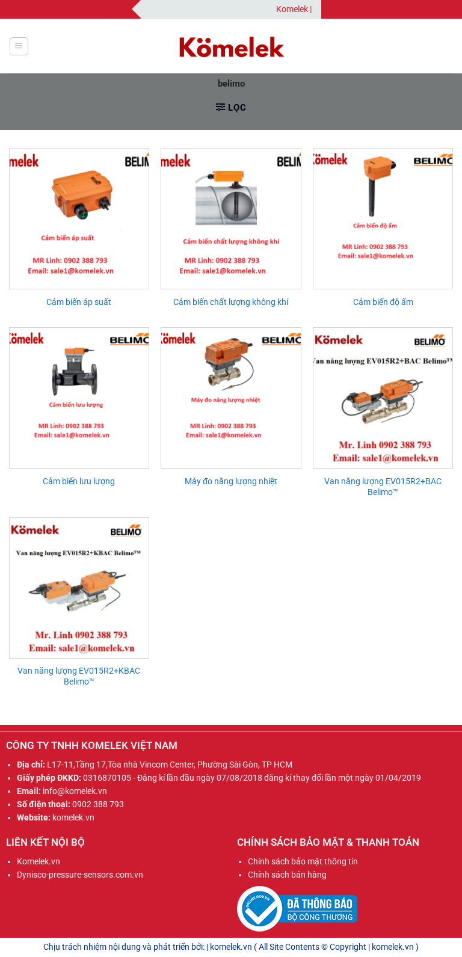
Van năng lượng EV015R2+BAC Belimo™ (383, 486)
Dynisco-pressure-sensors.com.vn (80, 874)
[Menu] (19, 46)
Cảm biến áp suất (78, 302)
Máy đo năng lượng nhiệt (231, 481)
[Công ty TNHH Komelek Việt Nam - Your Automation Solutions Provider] (231, 46)
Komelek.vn (38, 861)
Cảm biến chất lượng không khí (230, 302)
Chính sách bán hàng (287, 874)
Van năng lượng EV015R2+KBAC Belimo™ (78, 676)
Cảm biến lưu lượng (79, 481)
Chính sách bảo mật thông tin (303, 861)
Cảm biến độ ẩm (383, 302)
